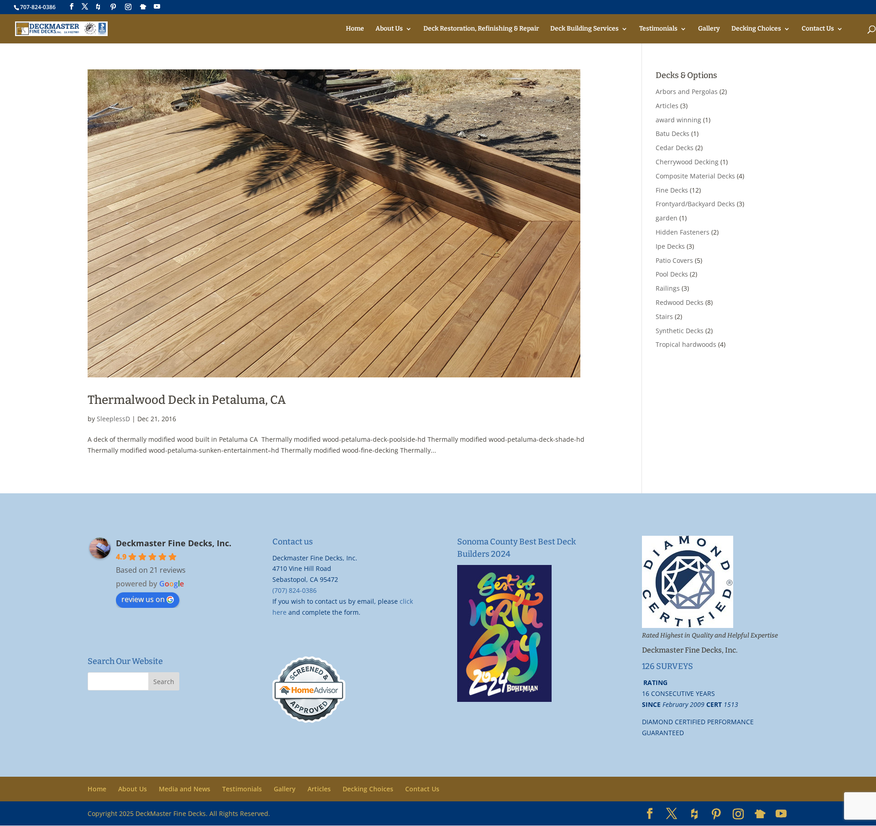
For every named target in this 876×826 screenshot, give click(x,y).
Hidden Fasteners (682, 232)
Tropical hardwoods (686, 344)
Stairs (664, 316)
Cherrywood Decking (687, 161)
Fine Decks (672, 190)
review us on (143, 599)
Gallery (709, 29)
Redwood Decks (680, 302)
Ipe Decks (670, 246)
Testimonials (658, 29)
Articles (667, 105)
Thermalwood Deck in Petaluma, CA (187, 400)
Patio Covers (674, 260)
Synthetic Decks (680, 330)
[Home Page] (61, 28)
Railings (668, 288)
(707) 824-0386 (294, 590)
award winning (678, 119)
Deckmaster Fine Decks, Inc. (173, 543)
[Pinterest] (113, 7)
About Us (389, 29)
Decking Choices (756, 29)
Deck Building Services (584, 29)
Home (355, 29)
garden (667, 218)
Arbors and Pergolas (687, 91)
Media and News (184, 788)
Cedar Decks (675, 147)
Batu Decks (672, 133)
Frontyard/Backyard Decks (695, 203)
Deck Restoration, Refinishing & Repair (481, 29)
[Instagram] (128, 7)
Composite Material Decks (695, 176)
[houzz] (98, 7)
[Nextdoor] (143, 7)
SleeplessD (113, 418)
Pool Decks (672, 274)
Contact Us (818, 29)
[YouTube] (157, 6)
